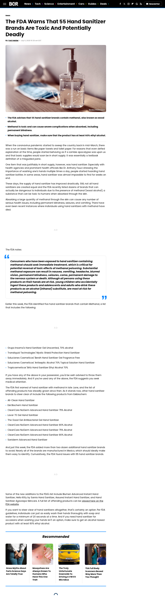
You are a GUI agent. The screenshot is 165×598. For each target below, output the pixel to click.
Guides (92, 3)
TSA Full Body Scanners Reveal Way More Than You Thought (94, 572)
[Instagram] (128, 4)
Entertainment (66, 3)
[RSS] (141, 4)
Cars (81, 3)
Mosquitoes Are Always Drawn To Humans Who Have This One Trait (41, 574)
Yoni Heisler (13, 40)
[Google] (137, 4)
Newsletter (154, 4)
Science (49, 3)
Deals (103, 3)
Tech (38, 3)
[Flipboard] (133, 4)
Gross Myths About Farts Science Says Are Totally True (16, 571)
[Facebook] (120, 4)
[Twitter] (124, 4)
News (27, 3)
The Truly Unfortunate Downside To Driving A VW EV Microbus (67, 574)
